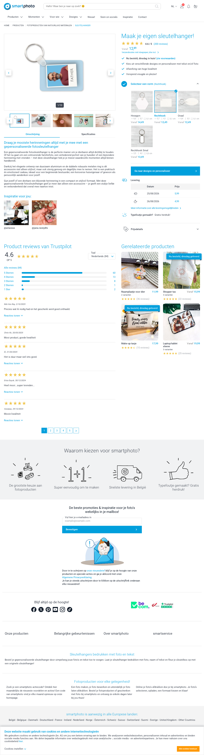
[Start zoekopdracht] (157, 6)
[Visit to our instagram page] (62, 609)
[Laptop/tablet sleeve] (181, 322)
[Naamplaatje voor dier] (139, 270)
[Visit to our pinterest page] (48, 609)
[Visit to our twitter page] (41, 609)
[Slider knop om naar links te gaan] (8, 73)
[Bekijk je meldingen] (188, 6)
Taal (93, 252)
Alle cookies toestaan (188, 749)
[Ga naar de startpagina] (19, 6)
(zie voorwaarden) (165, 58)
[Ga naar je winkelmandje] (195, 6)
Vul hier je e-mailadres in (78, 517)
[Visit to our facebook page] (33, 609)
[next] (76, 430)
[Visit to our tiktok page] (69, 609)
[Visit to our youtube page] (55, 609)
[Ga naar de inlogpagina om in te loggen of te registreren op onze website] (181, 6)
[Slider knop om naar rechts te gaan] (111, 73)
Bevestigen (72, 529)
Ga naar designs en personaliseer (152, 171)
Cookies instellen (13, 748)
